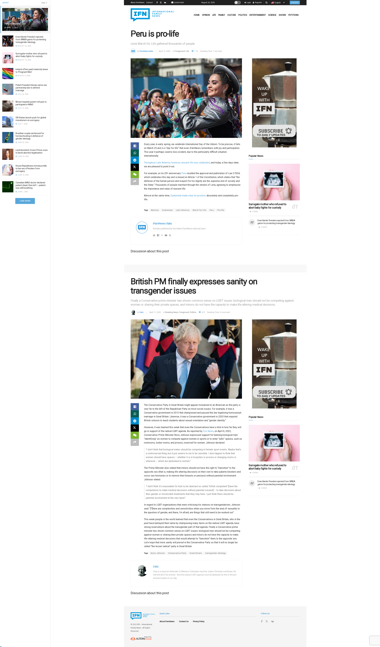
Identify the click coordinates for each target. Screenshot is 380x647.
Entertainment (258, 15)
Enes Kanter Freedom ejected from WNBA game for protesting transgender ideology (31, 39)
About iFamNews (137, 2)
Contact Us (184, 621)
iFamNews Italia (146, 51)
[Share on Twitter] (135, 167)
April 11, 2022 (155, 312)
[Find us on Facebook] (157, 2)
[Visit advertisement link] (274, 102)
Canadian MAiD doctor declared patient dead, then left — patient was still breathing (31, 185)
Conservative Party (177, 553)
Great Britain (196, 553)
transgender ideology (215, 553)
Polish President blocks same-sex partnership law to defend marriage (31, 88)
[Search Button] (266, 2)
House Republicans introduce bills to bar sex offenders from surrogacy (31, 168)
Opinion (206, 15)
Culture (231, 15)
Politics (242, 15)
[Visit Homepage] (152, 15)
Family (221, 15)
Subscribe (179, 2)
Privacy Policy (198, 621)
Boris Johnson (158, 553)
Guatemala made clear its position (188, 195)
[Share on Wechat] (135, 174)
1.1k (196, 51)
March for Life (199, 210)
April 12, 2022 (164, 51)
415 (203, 312)
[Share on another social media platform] (135, 181)
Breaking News (171, 312)
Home (197, 15)
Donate (294, 2)
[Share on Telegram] (135, 160)
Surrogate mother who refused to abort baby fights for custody (267, 206)
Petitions (293, 15)
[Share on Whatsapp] (135, 153)
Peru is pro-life (12, 23)
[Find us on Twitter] (161, 2)
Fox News (208, 431)
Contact (149, 2)
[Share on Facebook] (135, 145)
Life (214, 15)
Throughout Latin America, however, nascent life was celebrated (177, 162)
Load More (25, 201)
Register (258, 2)
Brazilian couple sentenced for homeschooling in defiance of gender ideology (30, 136)
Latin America (182, 210)
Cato (142, 312)
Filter (43, 3)
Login (248, 2)
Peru (183, 173)
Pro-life (220, 210)
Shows (282, 15)
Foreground (180, 51)
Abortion (155, 210)
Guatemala (167, 210)
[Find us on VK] (165, 2)
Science (272, 15)
